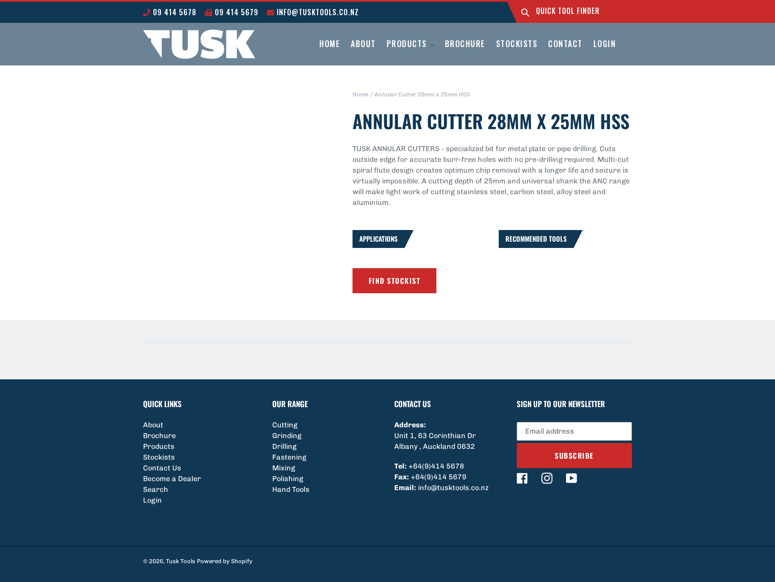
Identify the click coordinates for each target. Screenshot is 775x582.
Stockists (159, 457)
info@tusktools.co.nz (316, 12)
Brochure (159, 435)
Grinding (286, 435)
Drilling (284, 446)
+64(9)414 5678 (436, 466)
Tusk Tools (180, 561)
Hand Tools (290, 489)
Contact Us (162, 468)
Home (360, 94)
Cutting (284, 425)
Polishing (287, 478)
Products (158, 446)
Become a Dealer (172, 478)
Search (155, 489)
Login (152, 500)
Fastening (289, 457)
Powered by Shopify (225, 561)
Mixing (283, 468)
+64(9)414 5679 (438, 477)
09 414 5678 (173, 12)
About (153, 425)
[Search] (525, 12)
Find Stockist (395, 280)
